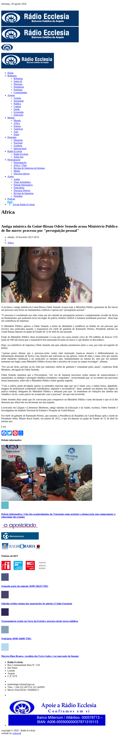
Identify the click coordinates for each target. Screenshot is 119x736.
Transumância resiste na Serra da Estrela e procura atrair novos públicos (39, 621)
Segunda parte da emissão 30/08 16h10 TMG (24, 586)
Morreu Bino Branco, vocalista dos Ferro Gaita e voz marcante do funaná (40, 656)
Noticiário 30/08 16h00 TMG (16, 638)
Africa (10, 242)
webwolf (16, 733)
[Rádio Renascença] (20, 538)
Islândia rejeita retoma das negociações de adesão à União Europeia (36, 603)
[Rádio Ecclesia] (40, 25)
